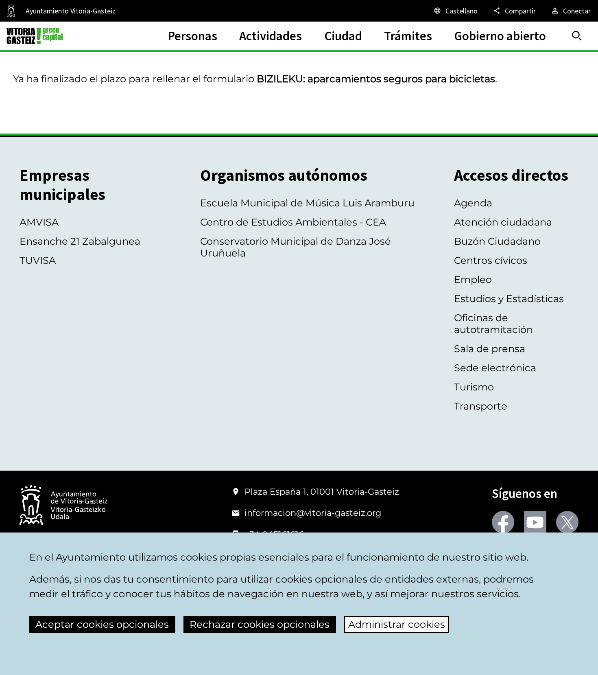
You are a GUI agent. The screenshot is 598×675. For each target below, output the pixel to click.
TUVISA (38, 260)
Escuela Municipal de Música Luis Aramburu (307, 203)
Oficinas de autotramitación (493, 323)
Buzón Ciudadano (497, 241)
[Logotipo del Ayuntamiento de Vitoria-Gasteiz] (63, 505)
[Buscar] (576, 35)
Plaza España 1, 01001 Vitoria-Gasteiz (321, 492)
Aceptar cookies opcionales (102, 624)
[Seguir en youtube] (535, 522)
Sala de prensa (489, 349)
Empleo (473, 279)
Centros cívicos (490, 260)
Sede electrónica (495, 368)
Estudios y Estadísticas (509, 299)
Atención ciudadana (503, 222)
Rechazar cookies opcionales (260, 624)
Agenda (473, 203)
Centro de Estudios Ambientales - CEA (293, 222)
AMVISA (39, 222)
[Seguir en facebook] (503, 522)
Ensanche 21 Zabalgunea (80, 241)
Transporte (480, 406)
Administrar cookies (396, 624)
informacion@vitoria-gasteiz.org (312, 513)
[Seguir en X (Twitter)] (567, 522)
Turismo (474, 387)
